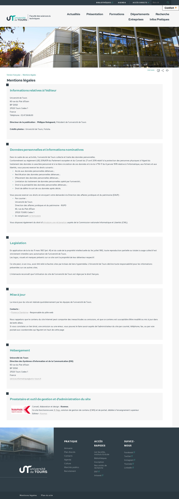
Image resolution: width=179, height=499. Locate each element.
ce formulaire (35, 216)
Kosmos (43, 414)
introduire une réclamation (55, 222)
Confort (171, 8)
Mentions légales (29, 75)
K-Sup (56, 410)
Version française (13, 75)
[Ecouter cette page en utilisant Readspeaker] (167, 71)
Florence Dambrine (19, 312)
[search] (158, 2)
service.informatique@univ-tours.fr (25, 379)
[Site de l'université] (23, 471)
